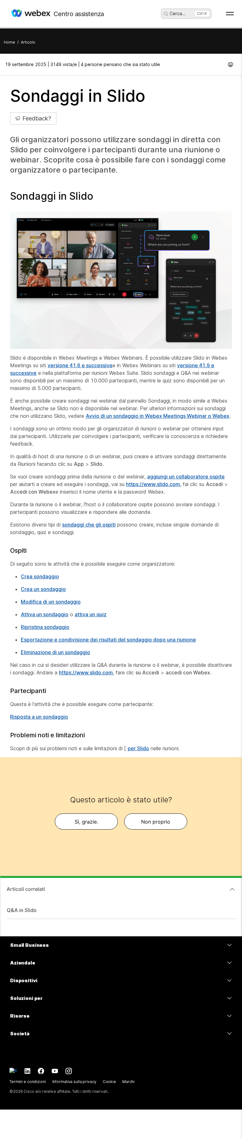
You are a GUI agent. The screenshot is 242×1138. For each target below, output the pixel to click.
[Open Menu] (230, 14)
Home (9, 42)
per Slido (138, 748)
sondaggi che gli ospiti (89, 524)
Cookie (109, 1081)
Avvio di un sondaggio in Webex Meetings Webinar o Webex (157, 416)
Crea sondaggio (40, 576)
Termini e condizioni (27, 1081)
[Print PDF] (230, 64)
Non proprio (155, 822)
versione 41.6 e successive (80, 365)
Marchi (128, 1081)
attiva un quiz (91, 614)
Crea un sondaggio (43, 589)
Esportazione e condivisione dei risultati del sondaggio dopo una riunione (108, 639)
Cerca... (178, 13)
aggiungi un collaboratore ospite (186, 476)
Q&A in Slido (22, 910)
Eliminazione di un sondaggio (55, 652)
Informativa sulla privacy (74, 1081)
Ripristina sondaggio (45, 627)
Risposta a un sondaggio (39, 717)
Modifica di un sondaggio (51, 602)
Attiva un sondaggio (44, 614)
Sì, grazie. (86, 822)
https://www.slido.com (153, 484)
